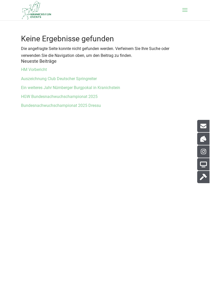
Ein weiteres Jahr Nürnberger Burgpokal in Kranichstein (70, 87)
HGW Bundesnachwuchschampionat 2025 (59, 96)
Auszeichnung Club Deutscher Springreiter (59, 78)
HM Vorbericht (34, 69)
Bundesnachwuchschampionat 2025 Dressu (61, 105)
